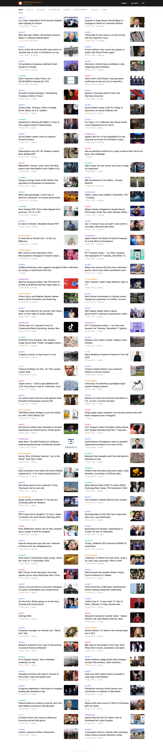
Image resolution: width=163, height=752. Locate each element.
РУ (143, 3)
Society (30, 10)
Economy (41, 10)
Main (20, 10)
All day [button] (134, 3)
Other (104, 10)
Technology (54, 10)
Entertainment (80, 10)
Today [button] (124, 3)
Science (94, 10)
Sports (67, 10)
